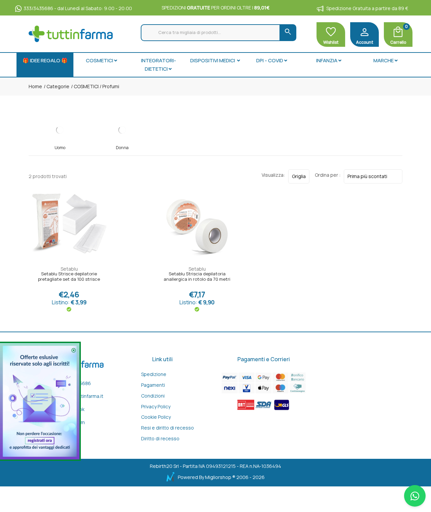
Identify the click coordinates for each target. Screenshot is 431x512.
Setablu (69, 269)
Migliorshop (218, 477)
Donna (122, 147)
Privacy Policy (155, 406)
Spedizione (153, 374)
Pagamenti (153, 385)
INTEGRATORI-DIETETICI (158, 65)
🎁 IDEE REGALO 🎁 (45, 60)
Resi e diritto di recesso (167, 427)
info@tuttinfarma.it (82, 396)
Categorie (57, 86)
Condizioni (153, 395)
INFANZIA (326, 60)
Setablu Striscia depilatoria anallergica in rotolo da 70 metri (197, 276)
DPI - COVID (269, 60)
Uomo (60, 147)
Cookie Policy (156, 417)
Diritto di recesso (160, 438)
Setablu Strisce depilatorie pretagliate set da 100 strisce (69, 276)
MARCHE (383, 60)
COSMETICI (99, 60)
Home (35, 86)
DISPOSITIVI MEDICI (213, 60)
